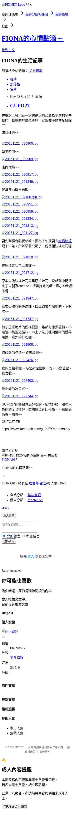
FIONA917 (9, 459)
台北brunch (35, 500)
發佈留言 (8, 541)
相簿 (13, 79)
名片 (13, 89)
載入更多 (8, 515)
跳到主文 (8, 50)
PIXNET (19, 747)
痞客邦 (34, 483)
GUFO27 (20, 105)
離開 (24, 806)
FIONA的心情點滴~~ (33, 38)
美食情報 (35, 71)
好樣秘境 (65, 241)
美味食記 (34, 495)
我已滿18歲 (10, 806)
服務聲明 (45, 751)
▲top (5, 507)
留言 (43, 483)
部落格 (15, 84)
